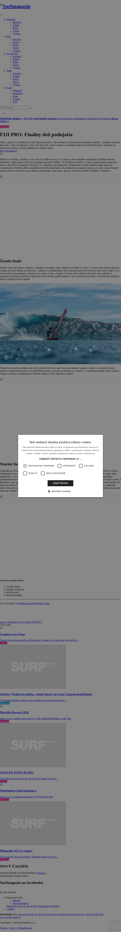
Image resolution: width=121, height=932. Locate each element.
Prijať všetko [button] (60, 483)
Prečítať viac (89, 453)
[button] (60, 458)
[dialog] (60, 466)
